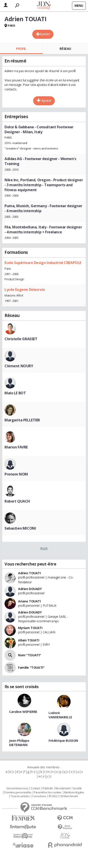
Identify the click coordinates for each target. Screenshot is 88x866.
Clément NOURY (19, 365)
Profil (21, 48)
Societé (77, 788)
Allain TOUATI (28, 640)
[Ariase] (23, 845)
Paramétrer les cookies (47, 792)
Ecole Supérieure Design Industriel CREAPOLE (43, 262)
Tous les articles (19, 796)
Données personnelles (17, 792)
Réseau (65, 48)
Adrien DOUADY (30, 589)
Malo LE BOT (15, 393)
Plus (43, 548)
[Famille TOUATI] (10, 667)
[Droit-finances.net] (65, 827)
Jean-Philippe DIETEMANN (19, 742)
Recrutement (62, 788)
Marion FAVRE (16, 447)
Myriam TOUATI (30, 628)
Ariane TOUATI (29, 601)
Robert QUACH (17, 501)
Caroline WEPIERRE (23, 712)
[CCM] (65, 818)
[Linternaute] (23, 827)
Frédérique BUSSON (63, 740)
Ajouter (45, 34)
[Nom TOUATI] (10, 655)
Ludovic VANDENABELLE (60, 715)
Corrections (39, 796)
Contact (35, 788)
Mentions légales (74, 792)
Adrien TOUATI (29, 573)
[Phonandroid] (65, 845)
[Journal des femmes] (23, 818)
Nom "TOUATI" (29, 655)
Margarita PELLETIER (22, 420)
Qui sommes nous (17, 788)
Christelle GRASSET (21, 338)
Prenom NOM (16, 474)
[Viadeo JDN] (65, 836)
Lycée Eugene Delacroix (25, 289)
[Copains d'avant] (23, 836)
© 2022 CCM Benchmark (63, 796)
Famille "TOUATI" (31, 667)
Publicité (48, 788)
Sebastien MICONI (20, 528)
